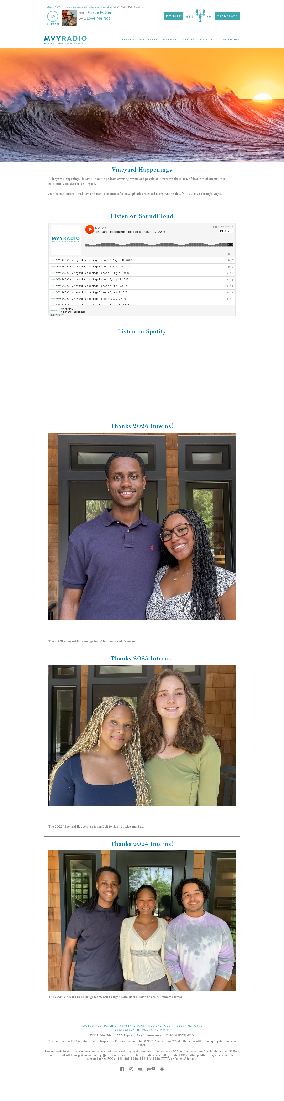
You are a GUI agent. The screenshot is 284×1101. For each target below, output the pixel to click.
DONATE (173, 16)
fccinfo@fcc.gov (185, 1058)
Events (170, 39)
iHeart (162, 1069)
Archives (149, 39)
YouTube (140, 1069)
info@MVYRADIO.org (153, 1029)
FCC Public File (101, 1035)
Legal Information (149, 1035)
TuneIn (151, 1069)
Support (231, 39)
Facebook (122, 1069)
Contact (208, 39)
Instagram (131, 1069)
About (188, 39)
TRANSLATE (227, 16)
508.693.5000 (124, 1029)
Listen (128, 39)
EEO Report (125, 1035)
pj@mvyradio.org (89, 1055)
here (135, 1041)
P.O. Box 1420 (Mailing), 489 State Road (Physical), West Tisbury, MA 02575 (142, 1025)
